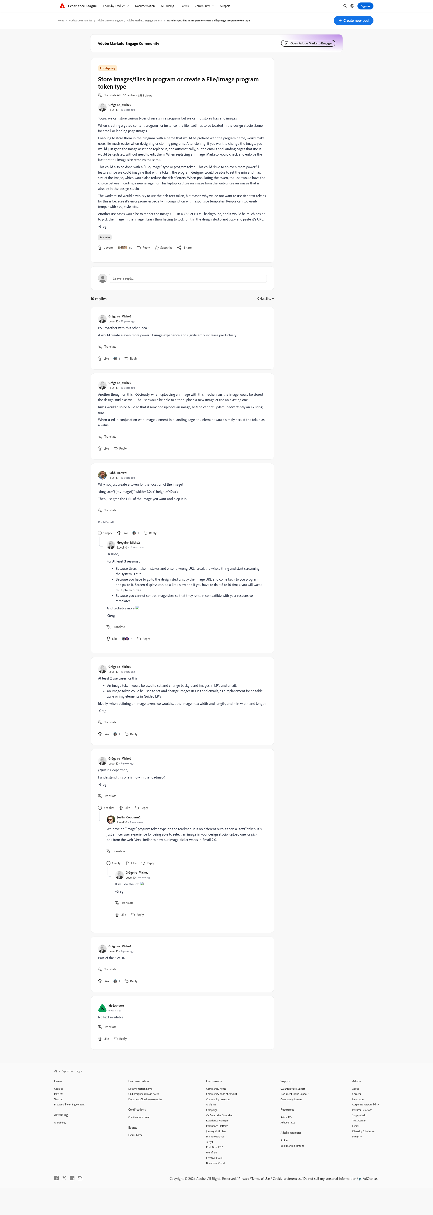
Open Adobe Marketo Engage (311, 43)
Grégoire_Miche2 (119, 105)
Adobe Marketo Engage (110, 20)
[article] (181, 338)
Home (61, 20)
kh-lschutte (116, 1005)
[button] (353, 20)
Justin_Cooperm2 (128, 817)
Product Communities (80, 20)
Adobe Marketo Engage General (144, 20)
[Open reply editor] (182, 278)
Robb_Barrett (117, 473)
